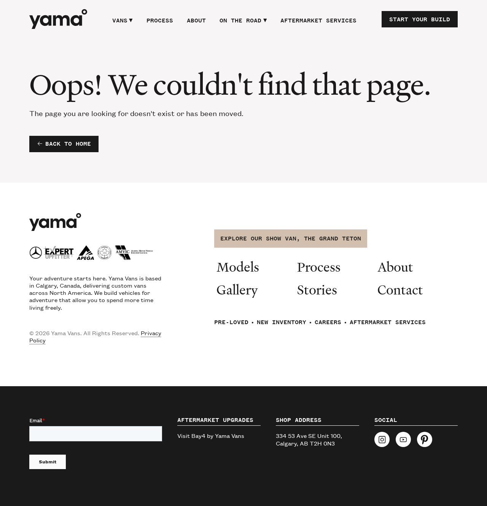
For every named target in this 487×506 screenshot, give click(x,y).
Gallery (237, 289)
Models (237, 267)
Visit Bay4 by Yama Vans (210, 435)
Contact (400, 289)
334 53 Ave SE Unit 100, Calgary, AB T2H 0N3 (309, 439)
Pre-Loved (231, 322)
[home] (58, 19)
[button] (122, 19)
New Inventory (281, 322)
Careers (328, 322)
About (196, 20)
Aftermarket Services (318, 20)
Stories (317, 289)
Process (159, 20)
